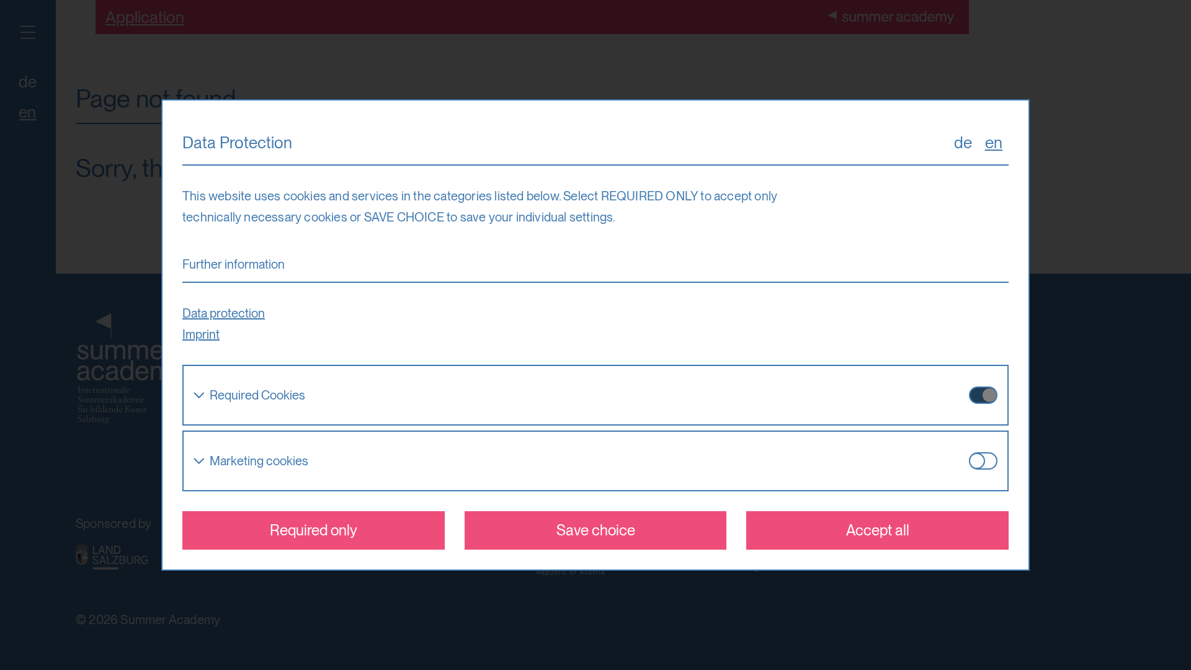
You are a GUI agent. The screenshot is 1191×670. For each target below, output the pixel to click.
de (963, 142)
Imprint (201, 334)
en (993, 142)
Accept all (877, 530)
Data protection (223, 313)
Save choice (595, 530)
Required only (313, 530)
